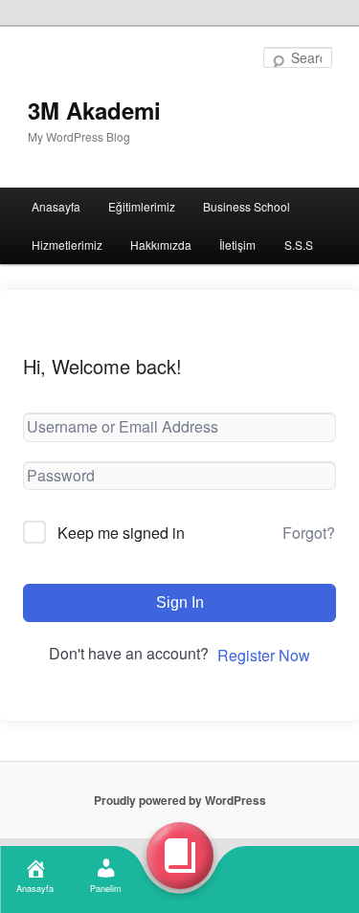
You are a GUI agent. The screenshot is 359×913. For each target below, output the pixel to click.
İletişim (237, 244)
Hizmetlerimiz (67, 244)
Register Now (263, 655)
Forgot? (308, 533)
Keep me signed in (121, 533)
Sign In (180, 602)
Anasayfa (56, 206)
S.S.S (298, 244)
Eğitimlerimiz (141, 206)
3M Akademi (94, 110)
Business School (246, 206)
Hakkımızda (160, 244)
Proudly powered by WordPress (180, 800)
